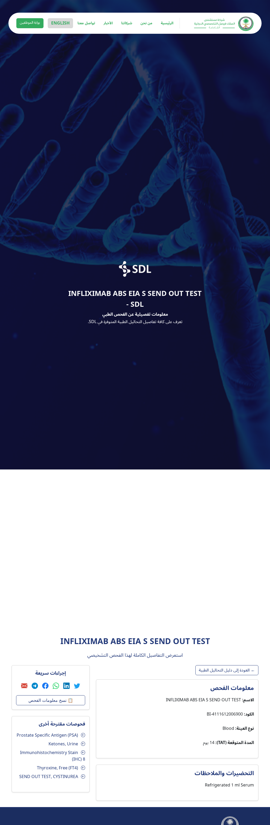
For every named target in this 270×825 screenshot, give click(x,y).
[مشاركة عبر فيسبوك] (45, 686)
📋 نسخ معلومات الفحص (50, 700)
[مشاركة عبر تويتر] (77, 686)
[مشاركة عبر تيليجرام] (35, 686)
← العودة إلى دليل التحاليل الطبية (227, 670)
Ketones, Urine (63, 744)
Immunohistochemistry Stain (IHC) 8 (52, 756)
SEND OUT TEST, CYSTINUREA (48, 776)
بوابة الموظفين (30, 22)
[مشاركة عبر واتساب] (56, 686)
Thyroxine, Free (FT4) (57, 768)
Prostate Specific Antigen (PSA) (47, 735)
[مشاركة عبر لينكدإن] (66, 686)
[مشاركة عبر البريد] (24, 686)
